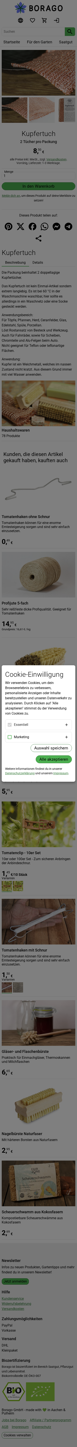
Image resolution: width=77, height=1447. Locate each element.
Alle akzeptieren (53, 759)
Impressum (60, 773)
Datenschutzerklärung (20, 773)
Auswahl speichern (51, 748)
